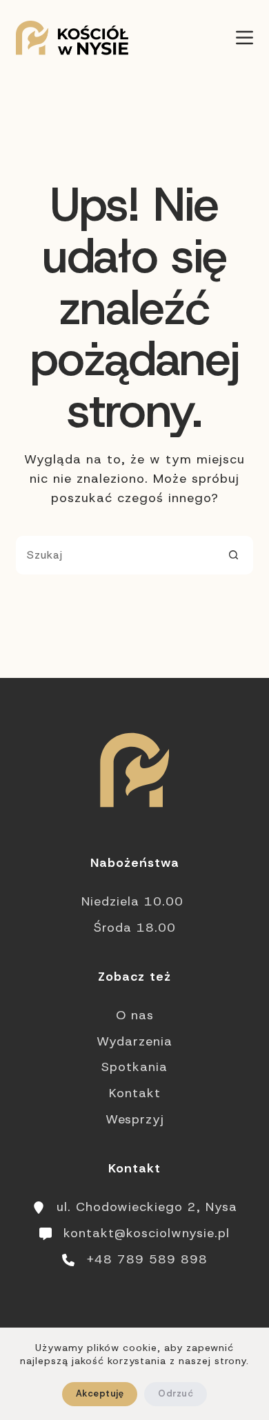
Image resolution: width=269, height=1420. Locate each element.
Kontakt (135, 1093)
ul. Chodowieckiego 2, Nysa (147, 1207)
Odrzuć (175, 1393)
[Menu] (244, 37)
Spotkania (134, 1067)
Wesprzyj (135, 1119)
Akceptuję (99, 1393)
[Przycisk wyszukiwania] (233, 555)
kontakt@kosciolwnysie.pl (146, 1233)
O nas (135, 1015)
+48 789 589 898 (147, 1259)
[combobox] (116, 555)
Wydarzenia (134, 1041)
